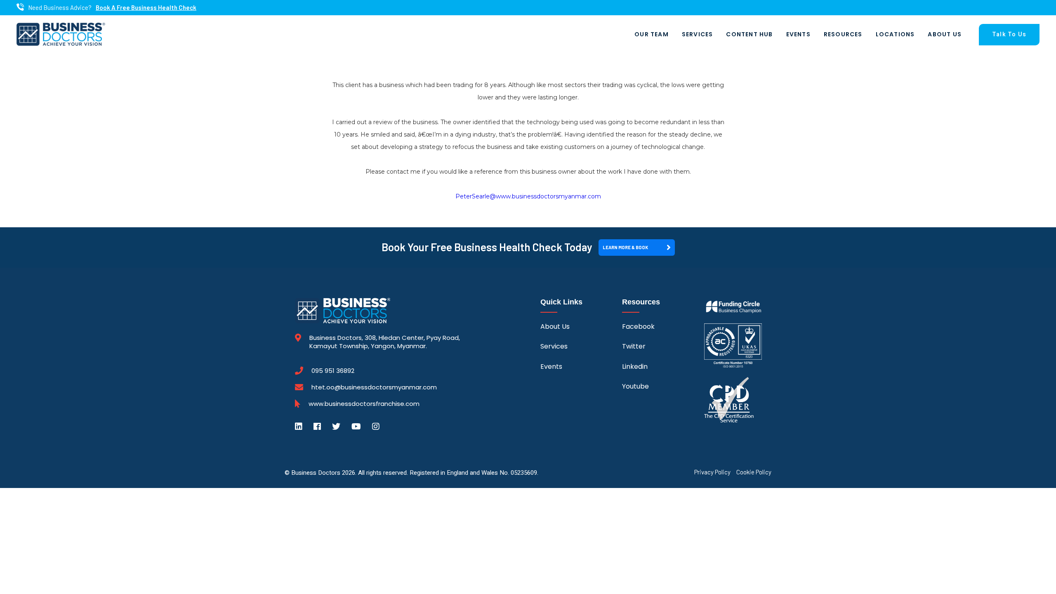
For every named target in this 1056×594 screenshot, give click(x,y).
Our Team (651, 34)
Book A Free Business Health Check (146, 7)
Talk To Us (1009, 34)
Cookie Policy (753, 472)
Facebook (638, 326)
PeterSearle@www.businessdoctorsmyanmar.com (528, 196)
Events (798, 34)
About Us (945, 34)
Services (697, 34)
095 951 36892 (332, 371)
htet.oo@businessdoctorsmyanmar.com (374, 387)
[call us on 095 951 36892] (20, 7)
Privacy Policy (712, 472)
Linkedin (635, 366)
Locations (895, 34)
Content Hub (749, 34)
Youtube (635, 386)
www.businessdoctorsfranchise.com (364, 404)
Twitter (634, 346)
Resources (843, 34)
